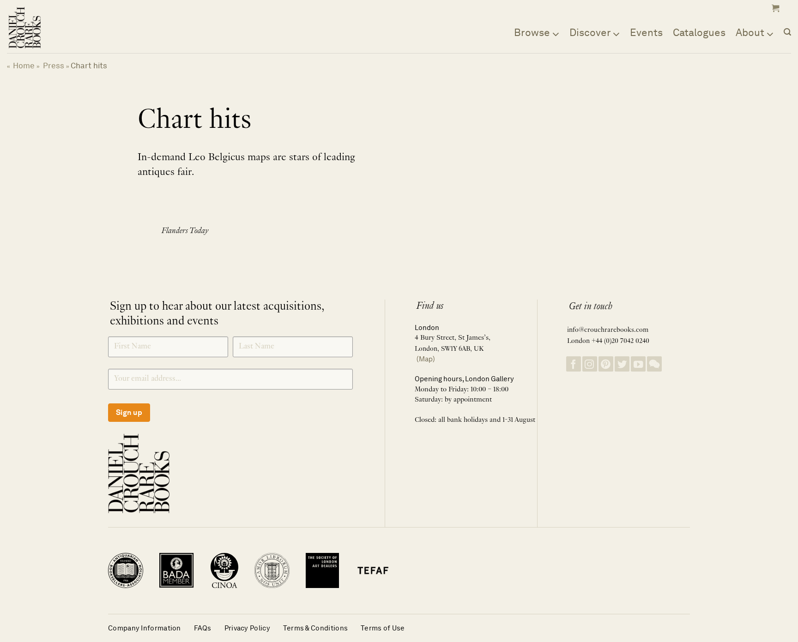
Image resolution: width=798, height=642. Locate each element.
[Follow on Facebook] (573, 364)
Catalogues (699, 32)
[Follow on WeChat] (654, 364)
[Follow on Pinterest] (605, 364)
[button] (774, 8)
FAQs (203, 628)
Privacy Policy (247, 628)
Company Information (144, 628)
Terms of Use (383, 628)
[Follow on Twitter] (622, 364)
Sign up (129, 412)
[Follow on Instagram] (589, 364)
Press (53, 65)
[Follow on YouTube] (638, 364)
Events (646, 32)
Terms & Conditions (315, 628)
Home (24, 65)
